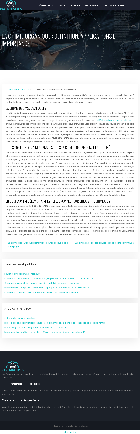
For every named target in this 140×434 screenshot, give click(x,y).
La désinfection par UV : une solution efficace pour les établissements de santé (44, 332)
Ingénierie (76, 5)
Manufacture (92, 5)
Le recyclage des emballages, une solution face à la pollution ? (36, 327)
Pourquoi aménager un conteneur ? (22, 273)
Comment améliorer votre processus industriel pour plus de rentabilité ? (41, 292)
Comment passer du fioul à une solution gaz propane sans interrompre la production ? (48, 278)
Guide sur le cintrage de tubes (19, 318)
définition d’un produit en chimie (114, 120)
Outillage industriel (115, 5)
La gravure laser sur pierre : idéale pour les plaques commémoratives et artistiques (46, 287)
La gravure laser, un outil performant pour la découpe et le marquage (38, 244)
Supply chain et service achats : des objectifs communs (103, 242)
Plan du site (70, 432)
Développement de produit (52, 5)
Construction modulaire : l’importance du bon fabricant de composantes (41, 283)
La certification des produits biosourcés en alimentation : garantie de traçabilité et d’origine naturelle (56, 322)
